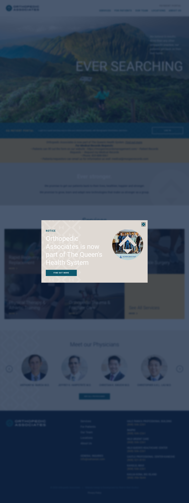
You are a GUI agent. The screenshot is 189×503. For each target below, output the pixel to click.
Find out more (61, 273)
